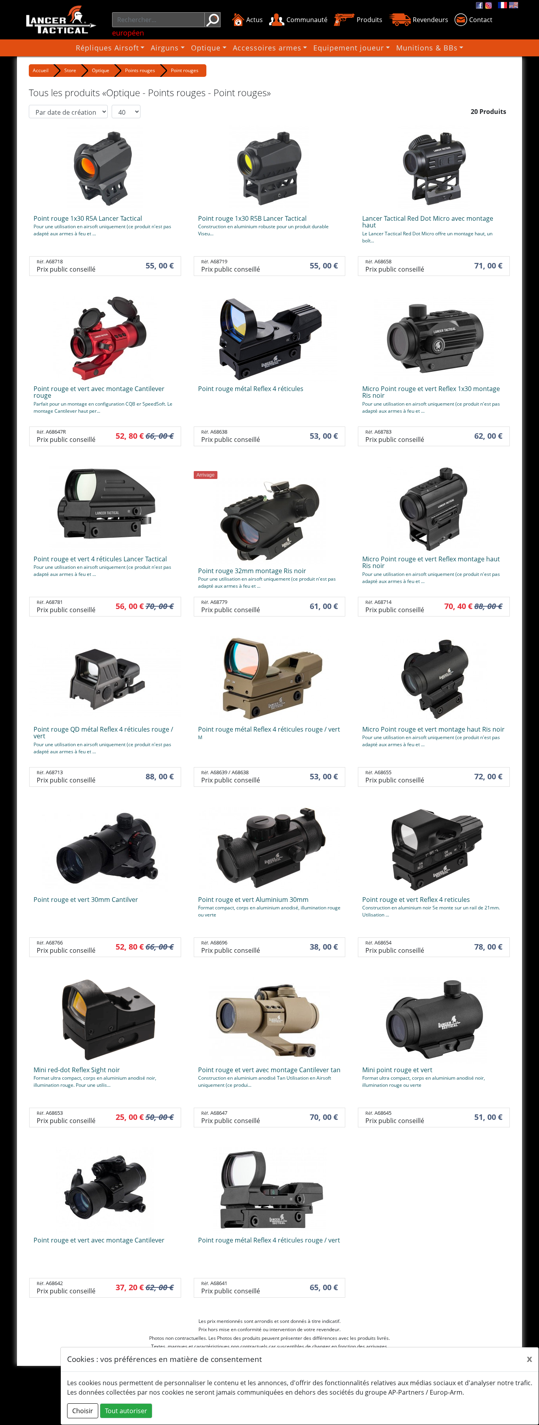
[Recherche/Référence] (213, 19)
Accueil (41, 70)
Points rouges (140, 70)
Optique (206, 47)
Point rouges (184, 70)
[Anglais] (513, 5)
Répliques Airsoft (107, 47)
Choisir (82, 1410)
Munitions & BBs (427, 47)
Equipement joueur (348, 47)
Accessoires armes (267, 47)
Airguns (165, 47)
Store (70, 70)
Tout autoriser (126, 1410)
